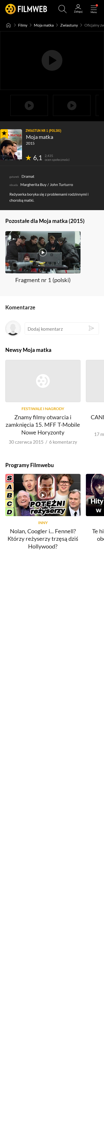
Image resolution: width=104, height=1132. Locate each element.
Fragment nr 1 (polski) (43, 279)
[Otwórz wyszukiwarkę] (62, 9)
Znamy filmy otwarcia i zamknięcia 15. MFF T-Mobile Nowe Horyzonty (43, 424)
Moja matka (44, 25)
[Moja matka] (11, 144)
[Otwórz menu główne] (94, 9)
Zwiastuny (69, 25)
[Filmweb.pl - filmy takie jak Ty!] (26, 9)
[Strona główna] (8, 25)
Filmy (22, 25)
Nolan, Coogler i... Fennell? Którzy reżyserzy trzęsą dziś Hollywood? (42, 538)
